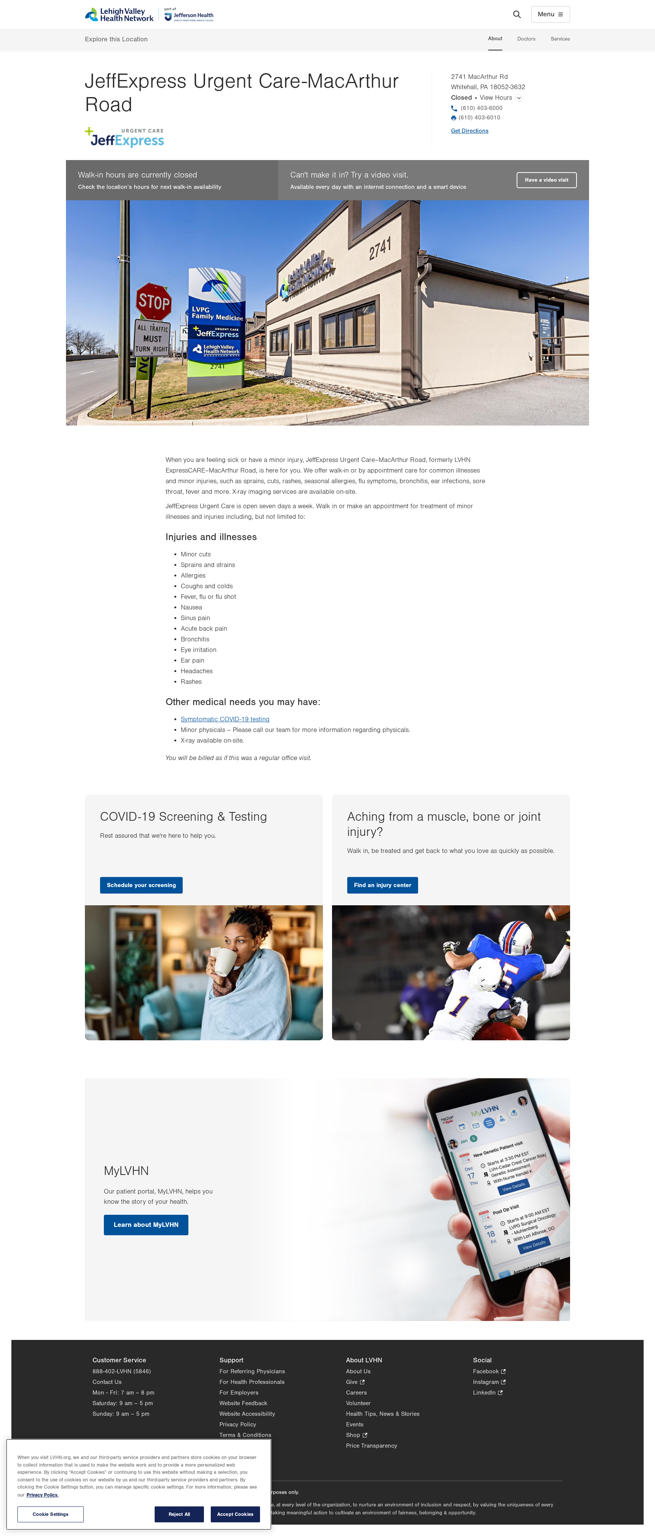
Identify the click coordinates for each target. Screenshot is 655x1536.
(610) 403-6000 (482, 108)
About (495, 39)
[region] (138, 1484)
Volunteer (358, 1403)
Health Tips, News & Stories (383, 1413)
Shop (356, 1436)
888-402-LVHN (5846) (121, 1371)
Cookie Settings (51, 1514)
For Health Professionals (252, 1382)
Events (355, 1424)
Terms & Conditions (245, 1435)
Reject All (179, 1514)
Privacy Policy (237, 1424)
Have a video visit (547, 180)
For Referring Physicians (252, 1371)
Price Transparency (371, 1445)
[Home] (149, 14)
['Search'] (517, 14)
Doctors (526, 39)
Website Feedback (243, 1403)
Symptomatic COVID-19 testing (225, 719)
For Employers (239, 1392)
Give (355, 1383)
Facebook (489, 1372)
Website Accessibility (247, 1413)
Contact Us (107, 1382)
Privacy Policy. (42, 1495)
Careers (356, 1392)
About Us (358, 1371)
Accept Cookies (235, 1514)
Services (560, 39)
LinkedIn (488, 1393)
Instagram (489, 1383)
